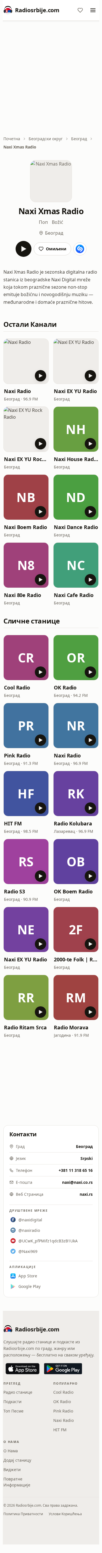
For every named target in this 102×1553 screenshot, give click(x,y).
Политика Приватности (23, 1513)
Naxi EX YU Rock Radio (26, 459)
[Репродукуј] (23, 249)
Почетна (11, 138)
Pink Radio (17, 755)
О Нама (10, 1450)
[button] (26, 361)
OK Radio (65, 687)
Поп (43, 222)
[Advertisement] (51, 79)
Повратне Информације (16, 1482)
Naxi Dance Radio (76, 527)
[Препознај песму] (79, 248)
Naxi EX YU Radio (75, 391)
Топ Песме (13, 1411)
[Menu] (93, 10)
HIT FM (13, 823)
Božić (57, 222)
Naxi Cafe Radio (74, 595)
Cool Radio (17, 687)
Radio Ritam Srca (25, 1027)
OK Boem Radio (73, 891)
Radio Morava (71, 1027)
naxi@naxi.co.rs (77, 1182)
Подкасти (12, 1401)
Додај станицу (17, 1460)
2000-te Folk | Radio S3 (76, 959)
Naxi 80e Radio (22, 595)
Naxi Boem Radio (25, 527)
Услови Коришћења (65, 1513)
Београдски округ (46, 138)
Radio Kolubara (73, 823)
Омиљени (56, 248)
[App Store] (22, 1368)
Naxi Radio (17, 391)
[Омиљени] (80, 10)
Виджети (12, 1469)
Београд (79, 138)
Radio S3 (14, 891)
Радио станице (17, 1392)
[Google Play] (63, 1368)
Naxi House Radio (76, 459)
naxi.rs (86, 1194)
